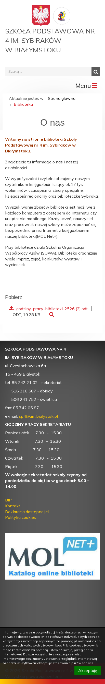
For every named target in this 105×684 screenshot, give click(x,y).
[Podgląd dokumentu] (51, 314)
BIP (8, 499)
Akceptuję (87, 670)
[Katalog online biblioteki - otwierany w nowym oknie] (52, 553)
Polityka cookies (20, 517)
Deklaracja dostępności (27, 511)
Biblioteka (23, 104)
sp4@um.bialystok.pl (38, 416)
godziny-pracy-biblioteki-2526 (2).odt (52, 308)
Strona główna (61, 98)
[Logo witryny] (62, 15)
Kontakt (12, 505)
